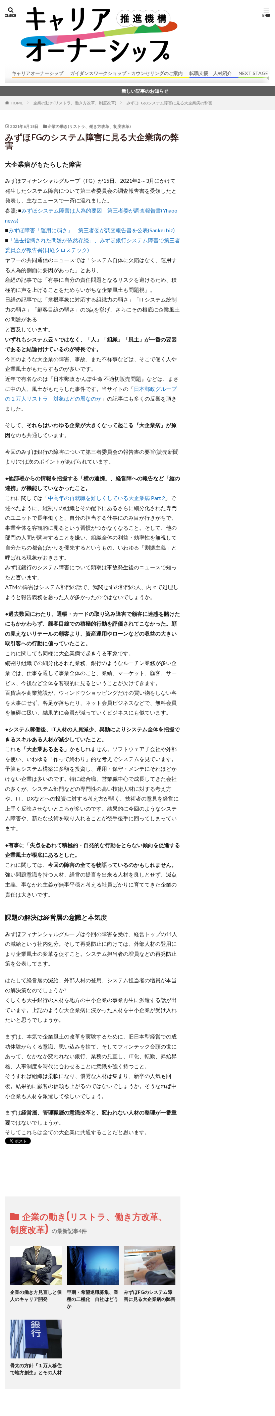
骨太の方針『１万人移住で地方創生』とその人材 (36, 1368)
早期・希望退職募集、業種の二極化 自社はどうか (92, 1299)
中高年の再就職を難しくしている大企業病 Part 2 (106, 498)
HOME (17, 102)
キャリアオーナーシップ (37, 73)
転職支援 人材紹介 (210, 73)
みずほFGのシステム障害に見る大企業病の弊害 (169, 102)
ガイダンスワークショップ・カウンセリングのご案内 (126, 73)
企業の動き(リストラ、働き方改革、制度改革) (74, 102)
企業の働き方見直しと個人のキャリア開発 (36, 1295)
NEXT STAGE (253, 73)
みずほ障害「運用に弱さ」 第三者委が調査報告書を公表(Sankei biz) (91, 230)
